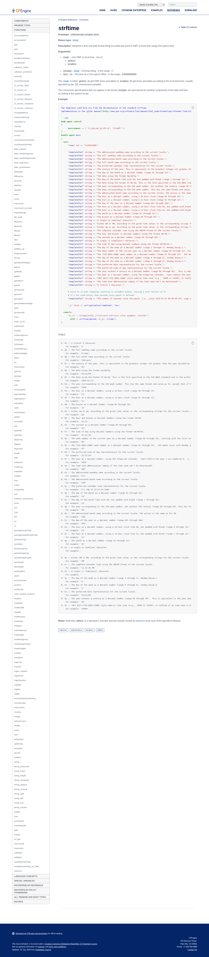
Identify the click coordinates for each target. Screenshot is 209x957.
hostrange (18, 340)
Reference (173, 10)
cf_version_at (20, 90)
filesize (17, 231)
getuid (17, 285)
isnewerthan (19, 412)
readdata (18, 603)
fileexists (18, 221)
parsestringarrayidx (23, 557)
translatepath (20, 825)
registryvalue (20, 680)
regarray (18, 662)
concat (17, 135)
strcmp (17, 753)
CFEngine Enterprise (134, 10)
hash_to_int (19, 321)
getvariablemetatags (23, 303)
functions (89, 630)
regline (17, 689)
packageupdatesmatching (25, 535)
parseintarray (20, 539)
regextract (18, 676)
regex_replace (20, 671)
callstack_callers (21, 67)
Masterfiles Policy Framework (25, 891)
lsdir (16, 458)
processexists (20, 580)
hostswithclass (20, 349)
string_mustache (21, 780)
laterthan (18, 435)
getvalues (18, 299)
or (15, 526)
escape (17, 190)
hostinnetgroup (21, 335)
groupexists (19, 312)
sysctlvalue (19, 821)
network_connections (23, 498)
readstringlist (20, 648)
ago (16, 44)
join (15, 426)
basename (19, 53)
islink (16, 408)
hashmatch (19, 326)
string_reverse (20, 789)
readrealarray (20, 630)
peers (16, 576)
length (17, 453)
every (16, 199)
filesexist (18, 226)
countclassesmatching (24, 140)
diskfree (17, 185)
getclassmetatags (22, 262)
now (16, 512)
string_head (19, 771)
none (16, 503)
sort (16, 735)
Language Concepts (25, 876)
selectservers (20, 721)
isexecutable (19, 389)
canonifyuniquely (21, 81)
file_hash (18, 217)
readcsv (17, 598)
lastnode (18, 430)
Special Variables (24, 881)
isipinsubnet (19, 399)
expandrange (20, 212)
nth (15, 517)
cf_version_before (22, 94)
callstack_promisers (23, 72)
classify (17, 126)
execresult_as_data (23, 208)
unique (17, 834)
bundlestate (19, 63)
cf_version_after (21, 85)
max (16, 480)
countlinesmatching (23, 144)
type (16, 830)
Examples (157, 10)
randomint (18, 589)
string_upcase (20, 807)
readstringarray (21, 639)
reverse (17, 712)
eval (16, 194)
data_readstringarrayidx (25, 158)
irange (17, 380)
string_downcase (21, 766)
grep (16, 308)
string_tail (18, 798)
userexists (18, 848)
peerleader (19, 567)
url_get (17, 839)
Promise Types (22, 25)
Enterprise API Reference (28, 885)
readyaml (18, 657)
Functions (20, 30)
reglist (17, 694)
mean (16, 485)
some (16, 730)
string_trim (19, 803)
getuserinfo (19, 290)
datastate (18, 172)
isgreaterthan (20, 394)
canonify (18, 76)
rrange (17, 716)
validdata (18, 853)
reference (140, 621)
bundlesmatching (22, 58)
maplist (17, 476)
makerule (18, 462)
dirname (18, 181)
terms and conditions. (58, 947)
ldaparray (18, 439)
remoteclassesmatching (25, 698)
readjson (18, 626)
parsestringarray (21, 553)
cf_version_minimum (23, 108)
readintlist (18, 621)
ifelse (16, 358)
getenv (17, 267)
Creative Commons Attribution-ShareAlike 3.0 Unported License (71, 944)
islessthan (18, 403)
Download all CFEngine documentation (31, 933)
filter (16, 240)
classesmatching (21, 117)
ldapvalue (18, 448)
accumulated (20, 40)
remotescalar (20, 703)
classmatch (19, 131)
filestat (17, 235)
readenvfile (19, 607)
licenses (41, 947)
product (17, 585)
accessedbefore (21, 35)
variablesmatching (22, 862)
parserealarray (20, 548)
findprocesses (20, 253)
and (16, 49)
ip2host (17, 371)
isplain (17, 417)
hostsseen (18, 344)
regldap (17, 685)
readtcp (17, 653)
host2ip (17, 330)
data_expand (20, 149)
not (15, 508)
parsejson (18, 544)
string (16, 762)
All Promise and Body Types (30, 897)
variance (18, 871)
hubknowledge (20, 353)
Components (21, 21)
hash (16, 317)
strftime (17, 757)
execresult (18, 203)
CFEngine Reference (67, 20)
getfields (18, 271)
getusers (18, 294)
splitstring (18, 744)
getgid (17, 276)
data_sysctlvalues (22, 167)
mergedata (19, 489)
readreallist (19, 635)
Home (102, 10)
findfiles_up (19, 249)
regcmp (17, 666)
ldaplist (17, 444)
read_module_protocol (24, 594)
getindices (18, 281)
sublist (17, 812)
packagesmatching (22, 530)
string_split (19, 794)
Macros (18, 902)
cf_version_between (23, 99)
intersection (19, 367)
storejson (18, 748)
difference (18, 176)
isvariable (18, 421)
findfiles (17, 244)
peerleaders (19, 571)
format (17, 258)
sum (16, 816)
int (15, 362)
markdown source (43, 950)
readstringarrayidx (22, 644)
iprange (17, 376)
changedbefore (21, 113)
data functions (76, 630)
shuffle (17, 725)
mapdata (18, 471)
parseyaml (19, 562)
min (15, 494)
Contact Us (192, 950)
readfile (17, 612)
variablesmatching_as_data (26, 866)
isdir (16, 385)
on (15, 521)
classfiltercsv (20, 122)
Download (191, 10)
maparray (18, 467)
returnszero (19, 707)
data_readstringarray (23, 153)
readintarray (19, 616)
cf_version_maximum (23, 103)
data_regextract (21, 162)
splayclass (18, 739)
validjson (18, 857)
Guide (113, 10)
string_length (20, 775)
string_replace (20, 784)
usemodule (19, 844)
